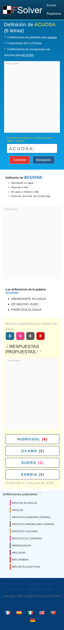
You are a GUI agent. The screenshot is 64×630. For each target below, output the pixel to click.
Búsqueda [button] (43, 160)
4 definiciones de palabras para (32, 37)
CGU (6, 583)
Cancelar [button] (19, 160)
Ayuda (51, 583)
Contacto (17, 589)
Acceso (51, 5)
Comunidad (36, 583)
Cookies (19, 583)
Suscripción (34, 589)
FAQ (49, 589)
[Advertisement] (32, 98)
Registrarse (54, 13)
